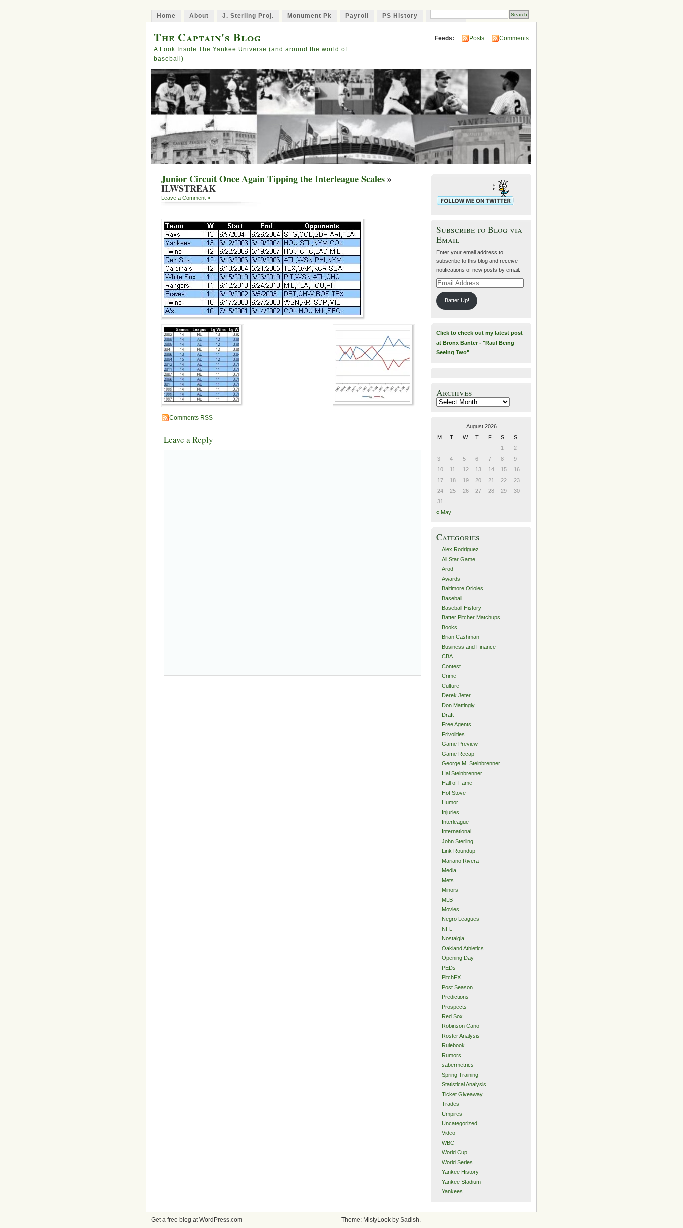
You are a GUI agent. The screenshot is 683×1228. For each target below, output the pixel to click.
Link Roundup (459, 851)
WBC (448, 1143)
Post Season (457, 987)
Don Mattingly (458, 705)
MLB (447, 900)
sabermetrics (458, 1065)
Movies (451, 909)
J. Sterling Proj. (248, 15)
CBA (447, 656)
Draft (448, 715)
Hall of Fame (457, 783)
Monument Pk (310, 15)
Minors (450, 890)
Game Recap (458, 754)
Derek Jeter (456, 695)
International (457, 831)
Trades (451, 1104)
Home (166, 15)
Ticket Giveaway (462, 1094)
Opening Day (458, 958)
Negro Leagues (461, 919)
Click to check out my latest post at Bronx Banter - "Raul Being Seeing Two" (479, 342)
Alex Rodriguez (460, 549)
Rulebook (453, 1045)
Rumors (452, 1055)
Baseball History (462, 608)
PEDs (449, 968)
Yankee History (460, 1172)
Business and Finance (469, 647)
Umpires (452, 1114)
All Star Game (459, 559)
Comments (514, 38)
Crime (449, 676)
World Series (457, 1162)
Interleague (455, 822)
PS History (400, 15)
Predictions (455, 997)
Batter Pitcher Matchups (471, 617)
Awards (451, 579)
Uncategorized (460, 1123)
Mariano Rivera (460, 861)
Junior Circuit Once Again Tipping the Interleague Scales (273, 178)
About (199, 15)
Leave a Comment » (186, 198)
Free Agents (457, 724)
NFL (447, 929)
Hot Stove (454, 793)
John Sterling (458, 841)
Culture (451, 686)
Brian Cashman (461, 637)
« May (444, 512)
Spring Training (460, 1075)
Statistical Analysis (464, 1084)
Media (449, 870)
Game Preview (460, 744)
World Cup (455, 1152)
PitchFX (451, 977)
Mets (448, 880)
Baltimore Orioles (463, 588)
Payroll (357, 15)
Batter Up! (457, 300)
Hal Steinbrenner (462, 773)
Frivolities (453, 734)
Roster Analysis (461, 1036)
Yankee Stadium (461, 1182)
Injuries (451, 812)
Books (450, 627)
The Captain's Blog (208, 37)
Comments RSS (191, 417)
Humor (450, 802)
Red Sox (452, 1016)
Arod (448, 569)
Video (449, 1133)
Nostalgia (453, 938)
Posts (477, 38)
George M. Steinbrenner (471, 763)
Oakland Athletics (463, 948)
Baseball (452, 598)
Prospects (454, 1007)
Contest (451, 666)
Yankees (452, 1191)
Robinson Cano (461, 1026)
